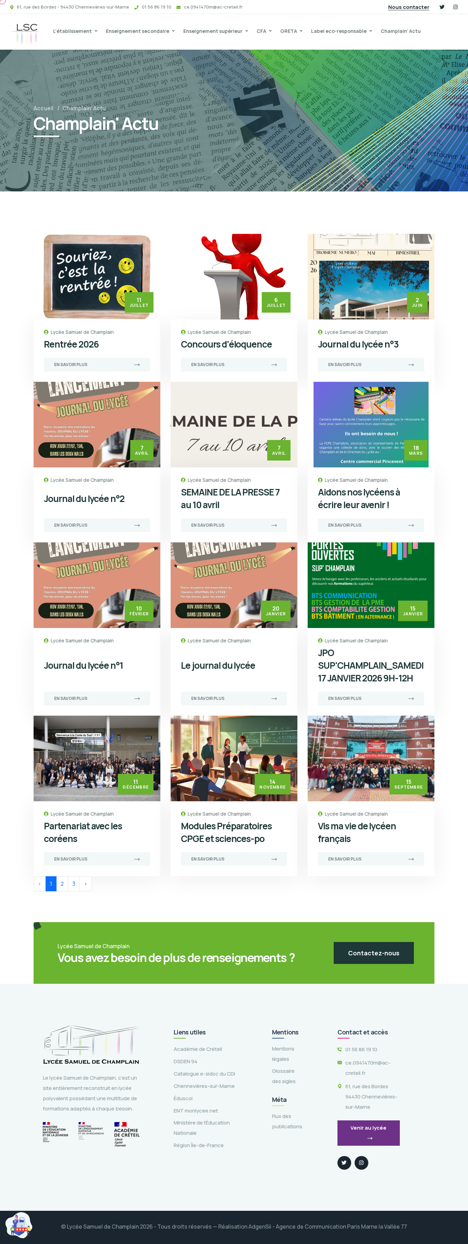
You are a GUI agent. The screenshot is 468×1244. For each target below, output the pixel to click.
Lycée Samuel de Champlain (82, 332)
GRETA (288, 31)
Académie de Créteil (198, 1049)
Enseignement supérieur (213, 31)
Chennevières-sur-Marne (204, 1086)
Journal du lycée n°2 (84, 498)
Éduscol (183, 1098)
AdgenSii (259, 1226)
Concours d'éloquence (226, 344)
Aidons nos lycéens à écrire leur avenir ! (359, 498)
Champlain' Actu (401, 31)
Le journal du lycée (218, 665)
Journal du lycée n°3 (358, 344)
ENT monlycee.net (196, 1110)
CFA (261, 31)
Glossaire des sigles (284, 1076)
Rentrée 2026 (71, 344)
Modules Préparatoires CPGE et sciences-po (226, 832)
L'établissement (72, 31)
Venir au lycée (368, 1127)
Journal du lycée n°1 (83, 665)
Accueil (43, 108)
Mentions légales (283, 1054)
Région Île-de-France (199, 1145)
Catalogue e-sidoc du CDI (204, 1073)
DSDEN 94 (185, 1061)
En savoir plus (70, 364)
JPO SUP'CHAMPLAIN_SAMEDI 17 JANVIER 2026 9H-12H (370, 665)
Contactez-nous (373, 953)
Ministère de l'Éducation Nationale (202, 1127)
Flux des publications (287, 1121)
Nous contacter (408, 7)
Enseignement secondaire (137, 31)
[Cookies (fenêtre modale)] (19, 1225)
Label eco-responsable (339, 31)
